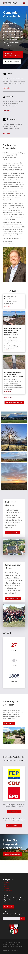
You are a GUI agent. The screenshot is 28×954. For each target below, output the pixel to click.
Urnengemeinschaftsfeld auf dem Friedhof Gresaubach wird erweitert (13, 374)
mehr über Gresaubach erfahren (12, 54)
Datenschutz (14, 950)
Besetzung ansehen (14, 812)
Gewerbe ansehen (13, 533)
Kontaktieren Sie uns (12, 854)
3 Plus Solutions (17, 946)
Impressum (6, 950)
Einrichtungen (8, 890)
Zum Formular (8, 907)
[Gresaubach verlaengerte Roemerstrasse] (14, 476)
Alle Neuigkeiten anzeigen (14, 402)
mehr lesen (7, 306)
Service (6, 884)
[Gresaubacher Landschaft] (14, 437)
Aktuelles (14, 301)
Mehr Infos (6, 88)
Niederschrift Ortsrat (14, 826)
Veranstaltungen (8, 303)
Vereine (6, 886)
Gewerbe (6, 888)
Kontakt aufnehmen (12, 62)
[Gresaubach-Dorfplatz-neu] (14, 743)
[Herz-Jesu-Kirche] (14, 417)
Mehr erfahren (8, 723)
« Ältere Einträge (7, 397)
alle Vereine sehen (13, 598)
